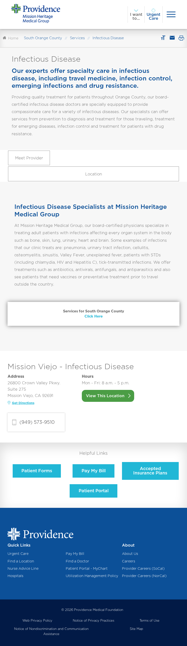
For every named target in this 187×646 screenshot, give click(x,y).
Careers (128, 561)
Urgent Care (18, 553)
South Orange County (43, 38)
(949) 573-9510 (37, 422)
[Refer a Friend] (172, 38)
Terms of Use (149, 620)
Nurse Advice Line (23, 568)
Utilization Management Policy (92, 576)
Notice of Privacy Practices (93, 620)
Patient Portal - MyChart (87, 568)
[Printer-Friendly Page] (181, 38)
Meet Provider (29, 157)
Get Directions (23, 403)
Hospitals (15, 576)
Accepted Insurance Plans (150, 470)
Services (77, 38)
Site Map (136, 629)
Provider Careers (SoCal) (143, 568)
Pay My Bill (94, 470)
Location (93, 174)
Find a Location (21, 561)
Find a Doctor (77, 561)
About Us (130, 553)
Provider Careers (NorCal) (144, 576)
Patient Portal (94, 490)
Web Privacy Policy (37, 620)
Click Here (93, 316)
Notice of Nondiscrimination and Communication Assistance (51, 631)
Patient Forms (36, 470)
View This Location (105, 395)
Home (13, 38)
